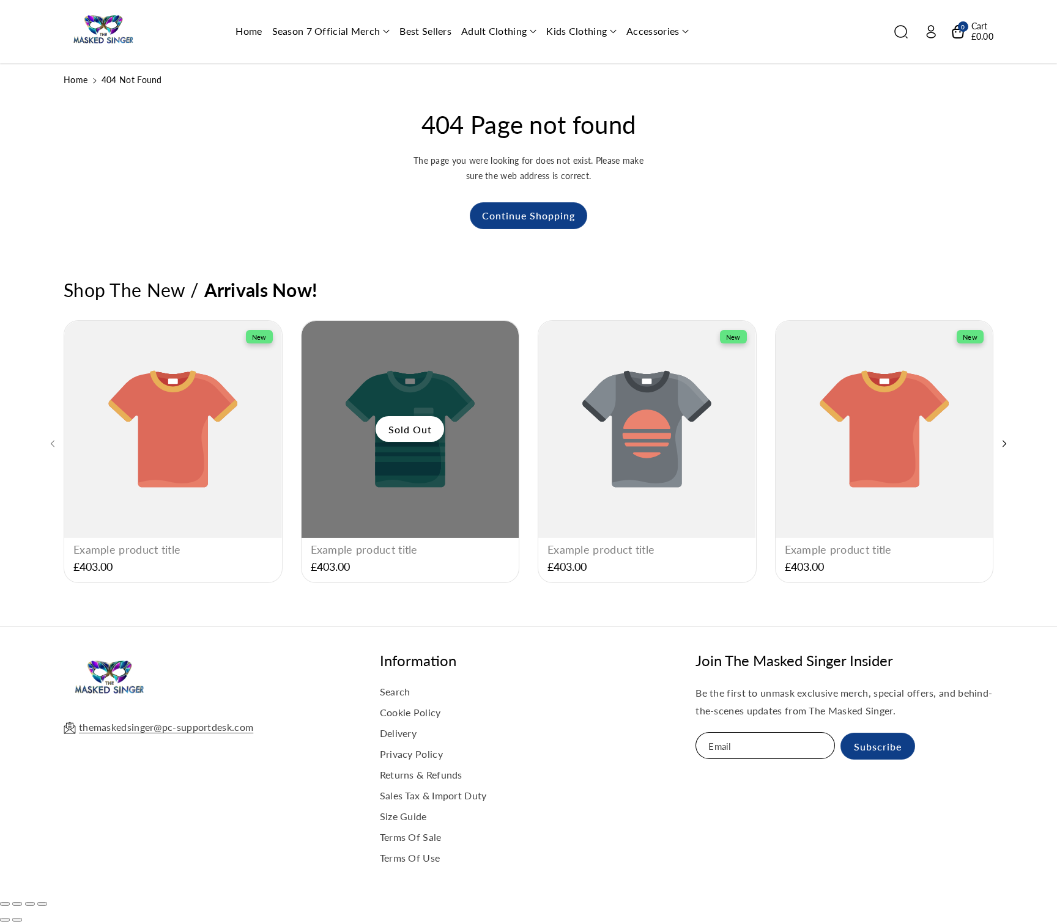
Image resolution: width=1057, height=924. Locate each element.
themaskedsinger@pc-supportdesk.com (166, 727)
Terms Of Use (410, 858)
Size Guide (403, 816)
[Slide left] (52, 443)
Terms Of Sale (411, 837)
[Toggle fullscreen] (30, 904)
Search (395, 691)
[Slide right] (1004, 443)
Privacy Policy (411, 754)
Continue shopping (528, 215)
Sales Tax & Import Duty (433, 795)
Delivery (398, 733)
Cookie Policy (410, 712)
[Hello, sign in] (931, 31)
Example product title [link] (126, 549)
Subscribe (878, 746)
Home (75, 80)
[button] (331, 31)
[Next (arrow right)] (17, 920)
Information (418, 660)
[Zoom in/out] (42, 904)
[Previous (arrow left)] (5, 920)
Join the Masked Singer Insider (794, 660)
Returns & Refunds (421, 774)
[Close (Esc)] (5, 904)
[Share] (17, 904)
